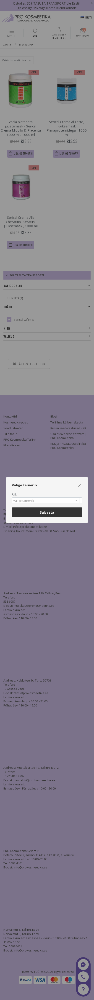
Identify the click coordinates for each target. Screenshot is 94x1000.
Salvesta (47, 512)
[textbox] (45, 501)
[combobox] (47, 500)
